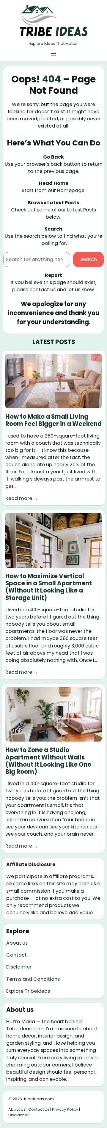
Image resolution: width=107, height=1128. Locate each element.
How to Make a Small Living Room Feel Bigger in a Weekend (53, 420)
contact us (42, 289)
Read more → (21, 498)
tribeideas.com (39, 1098)
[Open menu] (53, 54)
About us (17, 943)
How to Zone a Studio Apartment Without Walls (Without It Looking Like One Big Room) (48, 760)
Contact (16, 954)
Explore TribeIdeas (28, 991)
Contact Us (38, 1109)
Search (88, 259)
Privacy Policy (65, 1109)
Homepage (70, 190)
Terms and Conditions (33, 979)
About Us (17, 1109)
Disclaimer (19, 966)
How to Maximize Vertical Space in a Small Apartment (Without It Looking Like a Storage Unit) (48, 587)
